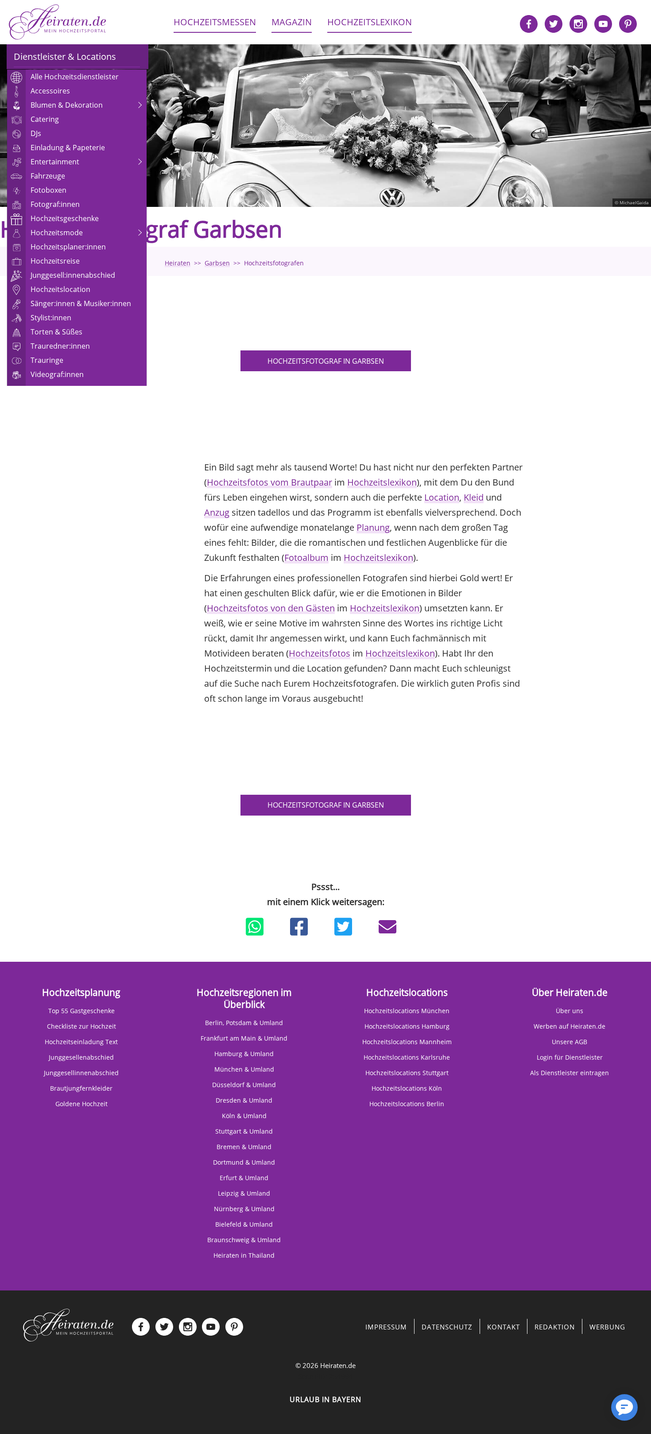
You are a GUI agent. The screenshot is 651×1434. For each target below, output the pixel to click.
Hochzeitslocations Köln (407, 1088)
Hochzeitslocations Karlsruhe (407, 1057)
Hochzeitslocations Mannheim (407, 1042)
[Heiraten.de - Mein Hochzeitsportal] (57, 22)
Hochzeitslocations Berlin (406, 1104)
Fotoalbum (306, 557)
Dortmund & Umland (244, 1162)
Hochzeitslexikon (382, 482)
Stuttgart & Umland (244, 1131)
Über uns (569, 1011)
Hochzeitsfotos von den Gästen (271, 608)
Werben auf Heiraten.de (569, 1026)
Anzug (216, 512)
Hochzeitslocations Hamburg (407, 1026)
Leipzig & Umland (244, 1193)
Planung (373, 527)
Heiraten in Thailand (244, 1255)
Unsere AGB (569, 1042)
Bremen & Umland (244, 1147)
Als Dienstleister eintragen (569, 1073)
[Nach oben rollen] (593, 1412)
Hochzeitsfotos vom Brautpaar (269, 482)
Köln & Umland (244, 1115)
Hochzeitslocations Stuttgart (407, 1073)
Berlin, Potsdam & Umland (244, 1022)
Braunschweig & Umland (244, 1240)
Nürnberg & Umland (244, 1209)
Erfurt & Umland (244, 1178)
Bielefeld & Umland (244, 1224)
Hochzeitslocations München (407, 1011)
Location (441, 497)
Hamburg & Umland (244, 1053)
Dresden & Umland (244, 1100)
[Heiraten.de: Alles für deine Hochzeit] (68, 1324)
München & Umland (244, 1069)
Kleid (474, 497)
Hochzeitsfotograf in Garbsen (325, 361)
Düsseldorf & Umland (244, 1084)
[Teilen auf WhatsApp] (255, 927)
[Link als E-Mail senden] (387, 927)
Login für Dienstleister (570, 1057)
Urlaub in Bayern (325, 1399)
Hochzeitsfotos (319, 653)
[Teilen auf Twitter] (343, 927)
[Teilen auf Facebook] (299, 927)
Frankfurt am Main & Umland (244, 1038)
